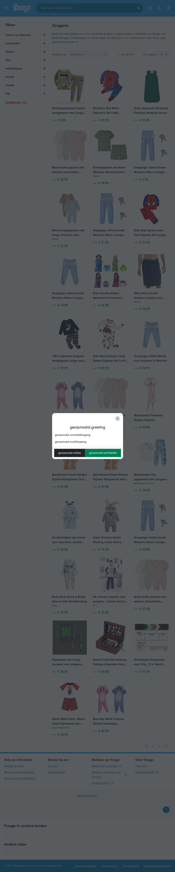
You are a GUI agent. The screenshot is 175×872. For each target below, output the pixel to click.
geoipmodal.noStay (69, 452)
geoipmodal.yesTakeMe (103, 452)
